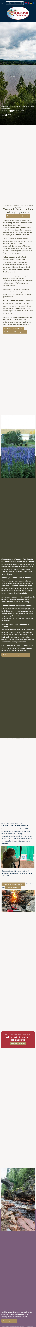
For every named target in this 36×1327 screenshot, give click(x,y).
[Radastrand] (18, 13)
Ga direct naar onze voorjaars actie (18, 216)
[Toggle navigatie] (2, 3)
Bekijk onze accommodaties (13, 329)
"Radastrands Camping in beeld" (13, 884)
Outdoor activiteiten (13, 887)
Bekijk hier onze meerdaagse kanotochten (16, 655)
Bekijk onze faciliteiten (18, 1043)
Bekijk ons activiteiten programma (15, 332)
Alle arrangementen (9, 1321)
